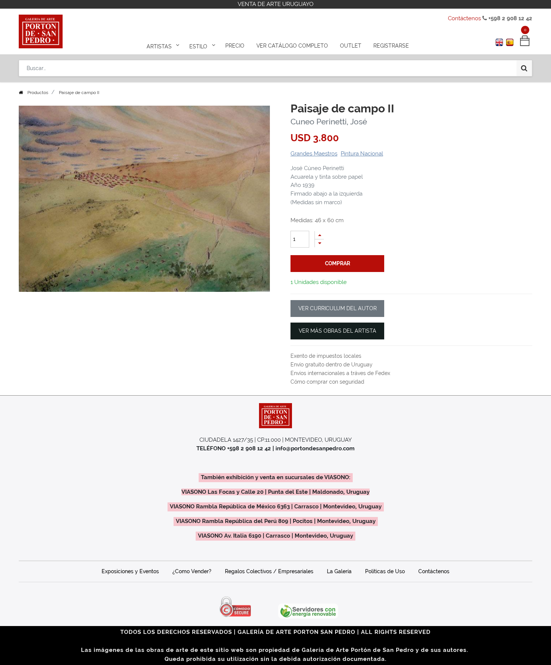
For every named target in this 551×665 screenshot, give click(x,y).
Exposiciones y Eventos (130, 571)
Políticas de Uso (385, 571)
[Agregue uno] (319, 235)
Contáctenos (464, 18)
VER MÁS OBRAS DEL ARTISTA (337, 331)
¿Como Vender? (191, 571)
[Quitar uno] (319, 243)
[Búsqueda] (524, 68)
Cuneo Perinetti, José (328, 121)
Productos (37, 92)
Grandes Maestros (313, 153)
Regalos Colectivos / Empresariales (269, 571)
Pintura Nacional (362, 153)
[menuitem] (235, 45)
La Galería (339, 571)
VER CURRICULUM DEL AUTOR (337, 308)
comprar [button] (337, 263)
